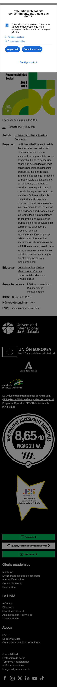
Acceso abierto (42, 284)
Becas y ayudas (11, 638)
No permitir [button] (13, 49)
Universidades (26, 278)
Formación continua (13, 579)
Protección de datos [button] (16, 41)
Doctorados (9, 587)
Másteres (7, 571)
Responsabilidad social (31, 275)
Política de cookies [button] (16, 37)
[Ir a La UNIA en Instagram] (12, 677)
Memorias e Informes (30, 271)
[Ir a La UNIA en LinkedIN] (27, 677)
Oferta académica (16, 564)
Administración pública (31, 267)
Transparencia (10, 618)
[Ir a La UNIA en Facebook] (4, 677)
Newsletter (29, 554)
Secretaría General (13, 611)
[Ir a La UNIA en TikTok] (42, 677)
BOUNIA (7, 603)
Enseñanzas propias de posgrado (21, 575)
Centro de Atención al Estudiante (21, 642)
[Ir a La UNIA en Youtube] (34, 677)
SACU (5, 635)
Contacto (29, 537)
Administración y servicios (17, 614)
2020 (30, 284)
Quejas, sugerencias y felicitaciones (29, 545)
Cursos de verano (12, 583)
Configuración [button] (28, 62)
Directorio (7, 607)
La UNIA (8, 596)
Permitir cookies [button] (32, 49)
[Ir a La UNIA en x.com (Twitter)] (19, 677)
